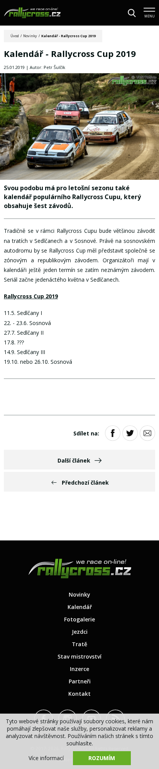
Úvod (14, 35)
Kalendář (80, 607)
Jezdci (80, 631)
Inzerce (79, 669)
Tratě (79, 644)
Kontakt (79, 693)
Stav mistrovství (79, 656)
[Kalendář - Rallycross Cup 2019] (79, 127)
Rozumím (101, 758)
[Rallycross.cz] (32, 12)
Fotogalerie (79, 619)
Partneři (80, 681)
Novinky (30, 35)
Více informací (46, 758)
